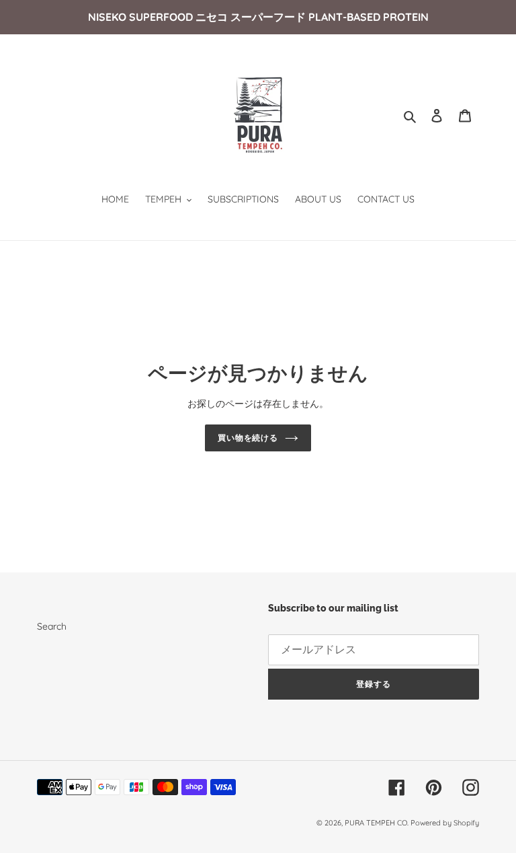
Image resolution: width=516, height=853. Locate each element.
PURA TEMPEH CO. (378, 822)
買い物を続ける (248, 438)
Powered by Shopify (445, 822)
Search (52, 626)
